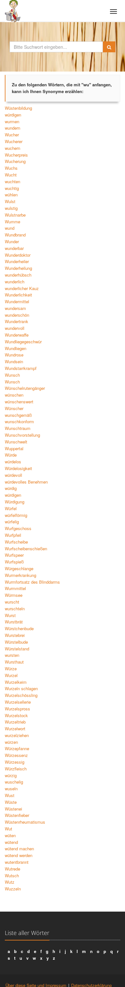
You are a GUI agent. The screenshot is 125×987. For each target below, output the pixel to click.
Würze (11, 668)
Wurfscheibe (16, 542)
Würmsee (13, 595)
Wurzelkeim (16, 682)
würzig (11, 775)
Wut (8, 829)
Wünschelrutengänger (25, 388)
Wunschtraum (17, 428)
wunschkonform (19, 421)
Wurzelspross (17, 709)
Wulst (10, 201)
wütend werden (18, 855)
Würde (11, 455)
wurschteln (15, 608)
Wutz (9, 882)
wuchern (12, 148)
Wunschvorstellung (22, 435)
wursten (12, 655)
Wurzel (11, 675)
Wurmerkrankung (20, 575)
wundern (12, 128)
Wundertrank (16, 321)
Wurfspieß (14, 562)
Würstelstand (17, 649)
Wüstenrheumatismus (25, 822)
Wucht (11, 175)
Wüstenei (13, 809)
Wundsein (14, 361)
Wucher (12, 135)
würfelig (12, 522)
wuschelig (14, 782)
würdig (11, 488)
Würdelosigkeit (18, 468)
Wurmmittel (15, 588)
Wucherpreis (16, 155)
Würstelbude (16, 642)
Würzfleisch (16, 769)
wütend (11, 842)
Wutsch (12, 875)
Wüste (11, 802)
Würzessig (14, 762)
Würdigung (14, 502)
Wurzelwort (15, 728)
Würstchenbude (19, 628)
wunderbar (14, 248)
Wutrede (12, 869)
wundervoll (14, 328)
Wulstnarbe (15, 215)
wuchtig (12, 188)
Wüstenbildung (18, 108)
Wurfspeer (14, 555)
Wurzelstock (16, 715)
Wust (9, 795)
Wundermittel (17, 301)
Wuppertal (14, 448)
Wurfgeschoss (18, 528)
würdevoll (13, 475)
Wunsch (12, 375)
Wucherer (13, 141)
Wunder (12, 241)
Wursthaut (14, 662)
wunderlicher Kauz (22, 288)
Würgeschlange (19, 568)
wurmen (12, 121)
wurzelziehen (17, 735)
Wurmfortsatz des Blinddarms (32, 582)
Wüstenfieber (17, 815)
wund (9, 228)
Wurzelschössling (21, 695)
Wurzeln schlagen (21, 688)
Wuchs (11, 168)
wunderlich (14, 282)
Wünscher (14, 408)
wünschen (14, 395)
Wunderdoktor (17, 255)
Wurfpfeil (13, 535)
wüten (10, 835)
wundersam (15, 308)
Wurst (10, 615)
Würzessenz (16, 755)
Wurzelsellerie (18, 702)
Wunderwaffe (17, 335)
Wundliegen (15, 348)
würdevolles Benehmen (26, 482)
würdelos (13, 462)
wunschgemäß (18, 415)
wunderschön (17, 315)
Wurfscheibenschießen (26, 548)
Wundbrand (15, 235)
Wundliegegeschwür (23, 342)
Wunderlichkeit (18, 295)
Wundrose (14, 355)
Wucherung (15, 161)
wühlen (11, 195)
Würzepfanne (17, 748)
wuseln (11, 788)
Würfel (11, 508)
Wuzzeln (13, 889)
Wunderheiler (17, 261)
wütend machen (19, 848)
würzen (11, 742)
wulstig (11, 208)
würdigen (13, 115)
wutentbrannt (17, 862)
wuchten (12, 181)
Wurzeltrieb (15, 722)
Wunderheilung (18, 268)
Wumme (12, 222)
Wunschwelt (16, 442)
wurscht (12, 602)
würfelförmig (16, 515)
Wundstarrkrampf (21, 368)
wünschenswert (19, 402)
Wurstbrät (14, 622)
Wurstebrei (15, 635)
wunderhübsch (18, 275)
